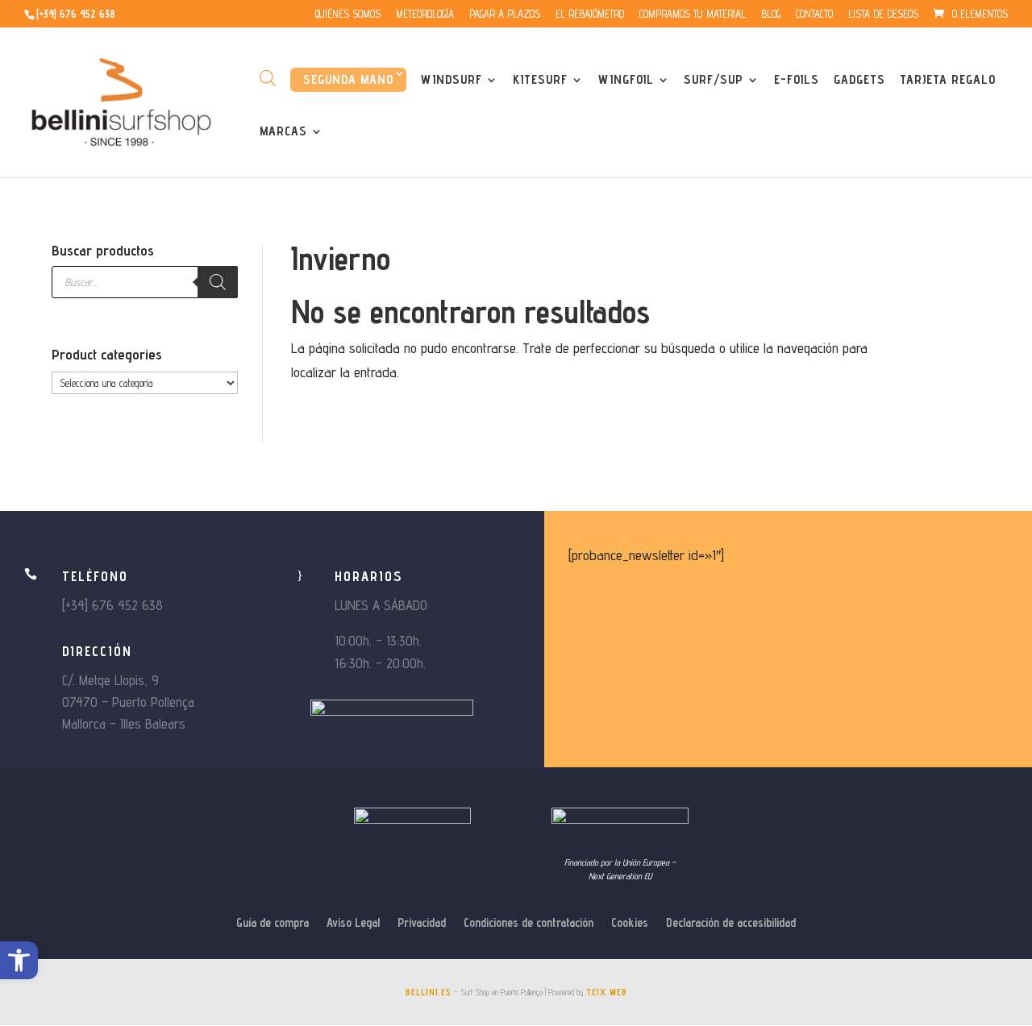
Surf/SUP (713, 80)
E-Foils (796, 80)
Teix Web (606, 992)
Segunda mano (348, 79)
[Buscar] (218, 282)
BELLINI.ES (429, 992)
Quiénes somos (348, 14)
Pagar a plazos (504, 14)
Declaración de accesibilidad (731, 923)
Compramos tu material (692, 14)
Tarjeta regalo (948, 80)
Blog (770, 14)
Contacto (814, 14)
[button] (19, 960)
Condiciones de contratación (528, 923)
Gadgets (859, 80)
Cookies (629, 923)
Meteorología (425, 14)
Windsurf (451, 80)
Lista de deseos (883, 14)
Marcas (283, 132)
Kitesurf (540, 80)
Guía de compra (272, 923)
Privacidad (421, 923)
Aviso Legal (353, 923)
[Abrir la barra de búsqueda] (268, 77)
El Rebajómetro (590, 14)
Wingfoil (626, 80)
